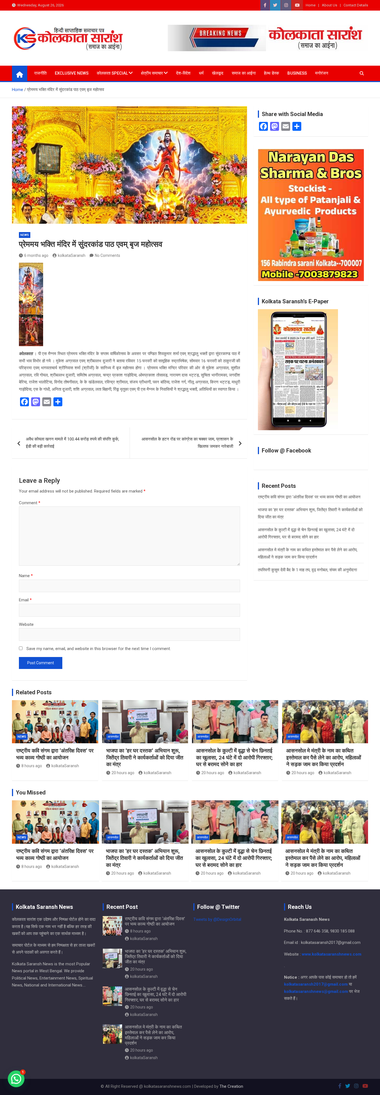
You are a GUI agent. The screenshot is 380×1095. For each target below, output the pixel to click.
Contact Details (356, 5)
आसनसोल (113, 737)
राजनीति (40, 73)
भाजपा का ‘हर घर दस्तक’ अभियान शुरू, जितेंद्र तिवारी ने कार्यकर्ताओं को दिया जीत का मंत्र (144, 757)
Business (297, 73)
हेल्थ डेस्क (271, 73)
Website (26, 624)
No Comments (107, 255)
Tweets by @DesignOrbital (217, 919)
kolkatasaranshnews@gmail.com (316, 991)
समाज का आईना (244, 73)
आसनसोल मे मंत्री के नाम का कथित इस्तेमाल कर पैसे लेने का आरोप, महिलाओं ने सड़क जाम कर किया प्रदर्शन (323, 757)
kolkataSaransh (71, 255)
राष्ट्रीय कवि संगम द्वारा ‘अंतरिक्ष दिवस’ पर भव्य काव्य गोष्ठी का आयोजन (309, 496)
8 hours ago (31, 766)
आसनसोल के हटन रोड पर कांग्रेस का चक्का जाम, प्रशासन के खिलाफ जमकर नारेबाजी (187, 443)
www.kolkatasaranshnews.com (331, 954)
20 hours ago (123, 773)
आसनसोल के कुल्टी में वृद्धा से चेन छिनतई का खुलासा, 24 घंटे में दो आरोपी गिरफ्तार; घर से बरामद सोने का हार (234, 757)
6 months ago (36, 255)
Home (310, 5)
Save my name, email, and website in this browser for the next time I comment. (98, 648)
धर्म (201, 73)
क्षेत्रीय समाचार (152, 73)
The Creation (231, 1086)
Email (25, 599)
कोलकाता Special (112, 73)
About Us (329, 5)
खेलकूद (217, 73)
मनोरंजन (321, 73)
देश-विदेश (183, 73)
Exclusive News (71, 73)
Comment (29, 502)
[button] (16, 1079)
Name (26, 575)
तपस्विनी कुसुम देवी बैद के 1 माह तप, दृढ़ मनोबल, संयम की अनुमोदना (307, 569)
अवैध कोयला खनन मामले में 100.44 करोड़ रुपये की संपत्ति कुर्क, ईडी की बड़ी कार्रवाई (72, 443)
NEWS (24, 235)
